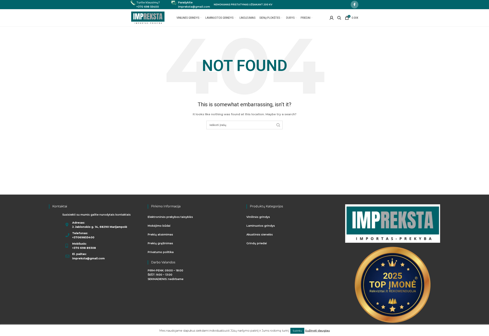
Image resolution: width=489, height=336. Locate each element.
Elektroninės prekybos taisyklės (170, 217)
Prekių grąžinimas (160, 243)
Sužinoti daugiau (317, 330)
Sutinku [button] (297, 330)
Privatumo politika (161, 252)
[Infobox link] (145, 4)
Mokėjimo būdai (159, 225)
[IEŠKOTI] (278, 125)
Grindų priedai (256, 243)
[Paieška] (339, 18)
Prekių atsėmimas (160, 234)
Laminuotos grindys (260, 225)
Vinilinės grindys (258, 217)
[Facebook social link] (354, 4)
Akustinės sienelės (259, 234)
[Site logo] (148, 17)
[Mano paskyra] (331, 18)
